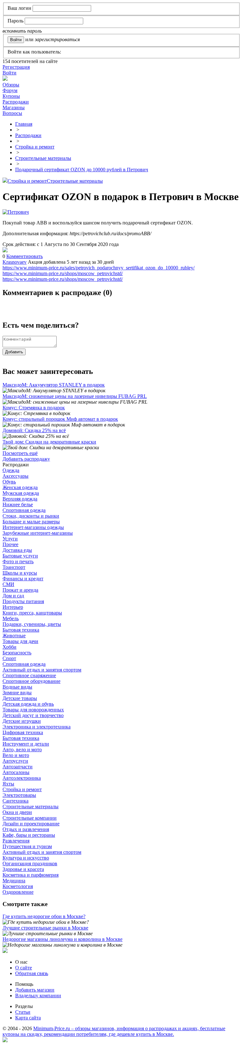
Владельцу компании (38, 995)
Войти (9, 72)
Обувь (9, 481)
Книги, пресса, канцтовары (32, 612)
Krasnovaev (15, 262)
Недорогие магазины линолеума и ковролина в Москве (62, 939)
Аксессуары (15, 476)
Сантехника (15, 800)
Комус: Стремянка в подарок (34, 407)
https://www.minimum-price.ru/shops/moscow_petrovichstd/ (63, 273)
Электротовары (19, 795)
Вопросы (12, 113)
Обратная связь (31, 973)
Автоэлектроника (22, 778)
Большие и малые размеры (31, 521)
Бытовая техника (21, 630)
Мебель (11, 618)
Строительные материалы (75, 181)
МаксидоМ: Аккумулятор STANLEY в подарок (54, 385)
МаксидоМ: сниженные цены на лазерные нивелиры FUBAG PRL (75, 396)
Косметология (18, 886)
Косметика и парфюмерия (31, 875)
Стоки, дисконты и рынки (31, 516)
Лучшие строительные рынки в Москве (45, 927)
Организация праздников (30, 863)
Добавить (14, 352)
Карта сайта (28, 1017)
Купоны (11, 96)
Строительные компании (30, 818)
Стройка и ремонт (27, 181)
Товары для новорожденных (33, 709)
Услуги (10, 538)
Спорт (9, 658)
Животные (14, 635)
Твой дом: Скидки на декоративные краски (49, 441)
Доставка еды (17, 550)
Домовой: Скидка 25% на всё (34, 430)
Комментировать (24, 256)
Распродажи (16, 101)
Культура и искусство (26, 857)
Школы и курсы (20, 573)
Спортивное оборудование (31, 681)
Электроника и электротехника (37, 726)
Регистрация (16, 67)
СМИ (8, 584)
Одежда (11, 470)
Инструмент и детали (26, 744)
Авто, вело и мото (22, 749)
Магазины (14, 107)
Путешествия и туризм (27, 846)
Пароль (15, 20)
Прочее (10, 544)
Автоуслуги (15, 761)
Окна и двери (17, 812)
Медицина (14, 880)
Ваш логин (19, 8)
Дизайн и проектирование (31, 823)
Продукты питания (23, 601)
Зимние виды (17, 692)
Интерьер (13, 607)
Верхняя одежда (20, 498)
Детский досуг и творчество (33, 715)
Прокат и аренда (20, 590)
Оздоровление (18, 892)
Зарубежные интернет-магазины (38, 533)
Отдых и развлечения (26, 829)
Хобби (9, 647)
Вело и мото (16, 755)
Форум (10, 90)
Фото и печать (18, 561)
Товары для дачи (20, 641)
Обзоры (11, 84)
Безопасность (17, 652)
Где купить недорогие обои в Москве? (44, 916)
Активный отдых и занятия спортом (42, 669)
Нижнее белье (18, 504)
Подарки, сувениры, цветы (32, 624)
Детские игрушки (22, 721)
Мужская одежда (21, 493)
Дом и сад (13, 595)
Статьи (22, 1012)
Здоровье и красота (23, 869)
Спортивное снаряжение (29, 675)
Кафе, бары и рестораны (29, 835)
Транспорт (14, 567)
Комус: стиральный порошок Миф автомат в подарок (60, 419)
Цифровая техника (23, 732)
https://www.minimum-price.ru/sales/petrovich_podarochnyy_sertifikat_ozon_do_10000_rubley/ (99, 267)
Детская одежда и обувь (28, 704)
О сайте (23, 967)
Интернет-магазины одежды (33, 527)
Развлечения (16, 840)
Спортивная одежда (24, 510)
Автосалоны (16, 772)
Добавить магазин (34, 989)
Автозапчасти (18, 766)
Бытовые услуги (20, 555)
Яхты (8, 783)
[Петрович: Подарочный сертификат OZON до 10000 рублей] (5, 250)
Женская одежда (20, 487)
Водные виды (17, 687)
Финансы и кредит (23, 578)
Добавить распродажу (26, 459)
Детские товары (20, 698)
